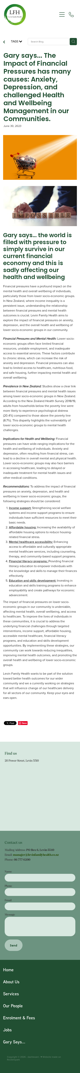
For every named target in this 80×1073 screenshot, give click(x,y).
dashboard (33, 1056)
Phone (8, 885)
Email (8, 900)
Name (8, 871)
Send (13, 945)
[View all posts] (4, 42)
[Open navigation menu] (62, 14)
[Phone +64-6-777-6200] (71, 14)
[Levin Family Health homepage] (30, 14)
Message (10, 914)
